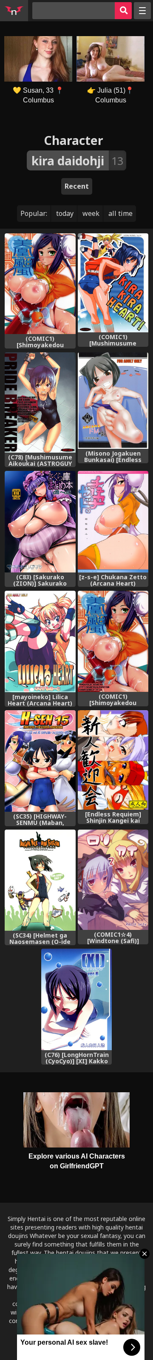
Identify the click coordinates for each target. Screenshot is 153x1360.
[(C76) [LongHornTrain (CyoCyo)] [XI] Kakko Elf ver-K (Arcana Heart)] (76, 999)
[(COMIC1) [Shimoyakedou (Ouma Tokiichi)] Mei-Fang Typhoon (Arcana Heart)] (40, 283)
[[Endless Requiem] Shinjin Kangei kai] (113, 759)
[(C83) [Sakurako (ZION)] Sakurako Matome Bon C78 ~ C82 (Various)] (40, 521)
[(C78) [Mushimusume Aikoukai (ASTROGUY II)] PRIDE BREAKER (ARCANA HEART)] (40, 402)
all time (120, 213)
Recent (77, 186)
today (65, 213)
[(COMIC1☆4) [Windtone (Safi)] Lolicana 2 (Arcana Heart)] (113, 880)
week (90, 213)
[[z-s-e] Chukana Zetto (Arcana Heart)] (113, 521)
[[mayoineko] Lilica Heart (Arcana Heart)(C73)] (40, 641)
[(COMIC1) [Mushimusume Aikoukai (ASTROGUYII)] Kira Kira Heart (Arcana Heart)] (113, 282)
